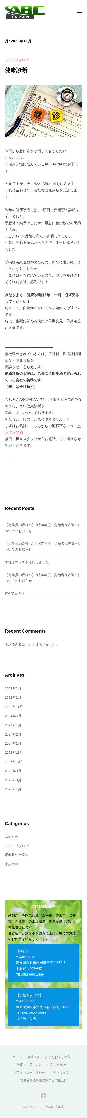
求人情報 (11, 864)
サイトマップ (59, 1072)
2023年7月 (13, 789)
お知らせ (11, 837)
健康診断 (16, 70)
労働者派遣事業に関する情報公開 (43, 1080)
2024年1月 (13, 743)
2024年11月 (14, 707)
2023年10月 (14, 762)
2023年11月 (14, 752)
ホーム (17, 1057)
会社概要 (33, 1057)
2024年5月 (13, 716)
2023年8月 (13, 780)
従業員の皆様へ (17, 855)
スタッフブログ (17, 60)
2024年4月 (13, 725)
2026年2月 (13, 688)
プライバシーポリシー (29, 1072)
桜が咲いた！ (15, 593)
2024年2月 (13, 734)
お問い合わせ (56, 1065)
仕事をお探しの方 (29, 1065)
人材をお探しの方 (57, 1057)
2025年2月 (13, 697)
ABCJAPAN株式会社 (49, 1107)
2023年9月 (13, 771)
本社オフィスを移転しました (27, 562)
